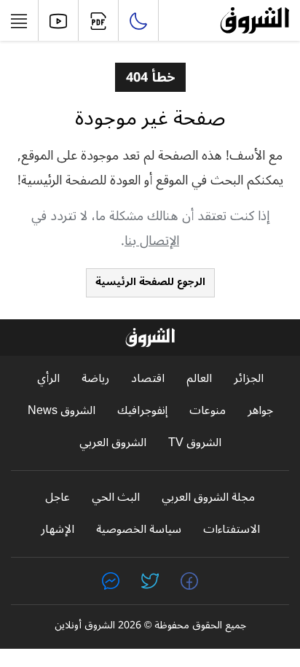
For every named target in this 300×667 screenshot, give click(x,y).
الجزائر (249, 379)
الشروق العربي (112, 443)
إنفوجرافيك (142, 411)
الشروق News (61, 411)
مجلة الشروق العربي (208, 497)
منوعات (207, 411)
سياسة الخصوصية (138, 530)
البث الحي (116, 497)
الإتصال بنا (152, 240)
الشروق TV (194, 443)
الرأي (48, 379)
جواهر (260, 411)
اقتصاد (148, 379)
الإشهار (57, 530)
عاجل (57, 497)
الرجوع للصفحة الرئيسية (150, 281)
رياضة (95, 379)
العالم (199, 379)
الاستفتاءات (231, 530)
